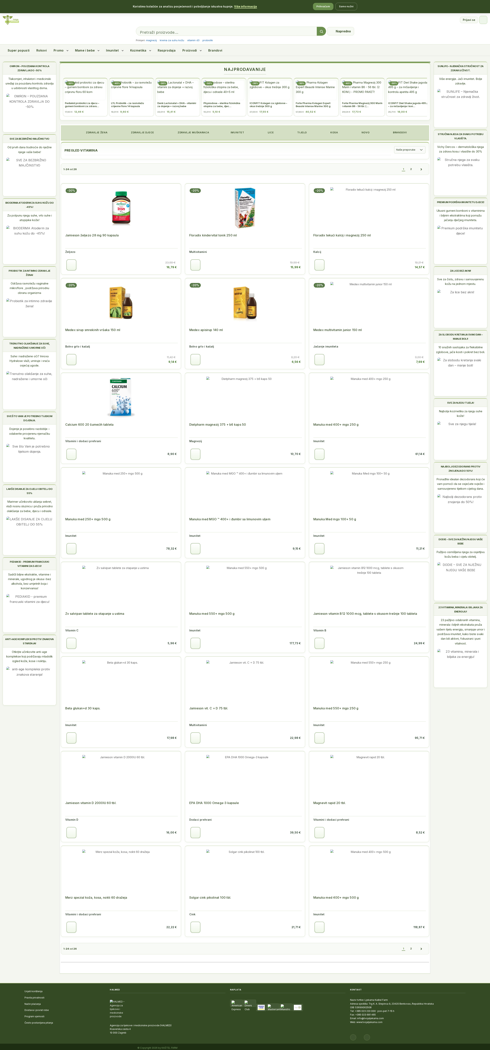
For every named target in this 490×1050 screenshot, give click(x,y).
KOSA (334, 132)
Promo (59, 50)
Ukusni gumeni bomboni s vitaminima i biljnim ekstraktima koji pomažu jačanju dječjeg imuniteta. (460, 215)
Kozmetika (138, 50)
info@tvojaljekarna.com (370, 1018)
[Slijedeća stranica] (421, 169)
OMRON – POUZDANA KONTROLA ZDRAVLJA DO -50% (29, 68)
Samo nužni (346, 6)
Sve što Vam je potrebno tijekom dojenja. (29, 418)
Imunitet (112, 50)
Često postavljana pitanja (38, 1022)
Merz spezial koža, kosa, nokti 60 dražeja (96, 897)
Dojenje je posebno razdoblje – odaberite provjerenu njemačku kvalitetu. (29, 433)
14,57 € (420, 267)
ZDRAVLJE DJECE (142, 132)
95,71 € (420, 737)
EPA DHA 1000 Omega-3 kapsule (214, 803)
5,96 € (172, 643)
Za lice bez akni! (460, 270)
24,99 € (419, 643)
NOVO (365, 132)
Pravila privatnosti (34, 997)
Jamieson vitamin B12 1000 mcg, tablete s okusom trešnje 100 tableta (365, 614)
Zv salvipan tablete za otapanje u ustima (94, 614)
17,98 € (172, 737)
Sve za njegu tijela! (460, 402)
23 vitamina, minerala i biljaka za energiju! (460, 609)
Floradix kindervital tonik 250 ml (213, 235)
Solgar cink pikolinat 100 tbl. (210, 897)
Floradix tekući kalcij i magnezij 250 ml (342, 235)
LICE (270, 132)
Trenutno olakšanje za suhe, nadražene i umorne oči (29, 345)
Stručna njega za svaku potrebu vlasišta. (460, 136)
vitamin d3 (193, 40)
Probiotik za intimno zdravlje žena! (29, 272)
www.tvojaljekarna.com (369, 1022)
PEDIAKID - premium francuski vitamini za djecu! (29, 563)
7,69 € (420, 361)
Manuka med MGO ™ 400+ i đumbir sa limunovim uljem (229, 519)
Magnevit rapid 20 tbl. (329, 803)
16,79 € (172, 267)
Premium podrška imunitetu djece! (460, 202)
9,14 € (172, 361)
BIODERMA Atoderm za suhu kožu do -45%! (29, 204)
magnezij (151, 40)
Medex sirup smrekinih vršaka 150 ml (92, 330)
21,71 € (296, 927)
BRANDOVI (399, 132)
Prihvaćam (323, 6)
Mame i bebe (85, 50)
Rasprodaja (167, 50)
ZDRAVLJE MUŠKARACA (193, 132)
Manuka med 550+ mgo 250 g (336, 708)
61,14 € (420, 454)
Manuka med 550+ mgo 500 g (212, 614)
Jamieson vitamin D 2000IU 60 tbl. (90, 803)
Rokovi (41, 50)
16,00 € (171, 832)
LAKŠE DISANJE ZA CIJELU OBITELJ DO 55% (29, 491)
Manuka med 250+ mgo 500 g (88, 519)
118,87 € (419, 927)
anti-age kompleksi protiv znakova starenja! (29, 641)
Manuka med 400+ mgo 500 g (336, 897)
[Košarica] (483, 20)
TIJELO (302, 132)
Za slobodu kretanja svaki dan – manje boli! (461, 336)
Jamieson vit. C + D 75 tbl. (208, 708)
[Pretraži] (321, 31)
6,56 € (296, 361)
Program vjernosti (34, 1016)
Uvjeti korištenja (33, 991)
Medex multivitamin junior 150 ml (337, 330)
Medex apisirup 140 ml (206, 330)
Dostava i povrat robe (36, 1010)
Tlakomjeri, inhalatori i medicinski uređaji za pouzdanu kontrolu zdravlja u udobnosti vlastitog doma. (30, 83)
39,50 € (295, 832)
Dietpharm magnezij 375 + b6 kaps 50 (217, 424)
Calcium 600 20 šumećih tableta (89, 424)
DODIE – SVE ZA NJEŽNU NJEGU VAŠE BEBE (461, 541)
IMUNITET (237, 132)
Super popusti (18, 50)
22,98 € (295, 737)
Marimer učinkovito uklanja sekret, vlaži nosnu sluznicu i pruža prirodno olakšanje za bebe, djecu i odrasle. (29, 506)
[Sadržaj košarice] (71, 264)
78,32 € (171, 548)
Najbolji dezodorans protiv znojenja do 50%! (460, 468)
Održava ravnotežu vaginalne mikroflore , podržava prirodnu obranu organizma (29, 288)
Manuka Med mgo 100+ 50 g (334, 519)
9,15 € (297, 548)
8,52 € (420, 832)
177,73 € (295, 643)
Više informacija (245, 6)
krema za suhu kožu (172, 40)
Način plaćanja (32, 1003)
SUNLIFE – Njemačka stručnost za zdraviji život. (460, 68)
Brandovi (215, 50)
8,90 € (172, 454)
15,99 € (296, 267)
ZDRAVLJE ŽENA (96, 132)
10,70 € (296, 454)
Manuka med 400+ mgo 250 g (336, 424)
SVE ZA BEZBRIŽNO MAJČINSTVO (29, 138)
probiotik (208, 40)
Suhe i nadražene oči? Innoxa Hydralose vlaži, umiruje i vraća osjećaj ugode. (29, 360)
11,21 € (420, 548)
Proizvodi (189, 50)
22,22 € (171, 927)
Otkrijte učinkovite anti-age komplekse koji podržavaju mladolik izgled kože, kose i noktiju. (29, 656)
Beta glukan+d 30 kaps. (82, 708)
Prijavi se (469, 19)
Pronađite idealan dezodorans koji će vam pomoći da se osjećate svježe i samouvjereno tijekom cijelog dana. (460, 483)
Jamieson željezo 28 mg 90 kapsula (92, 235)
